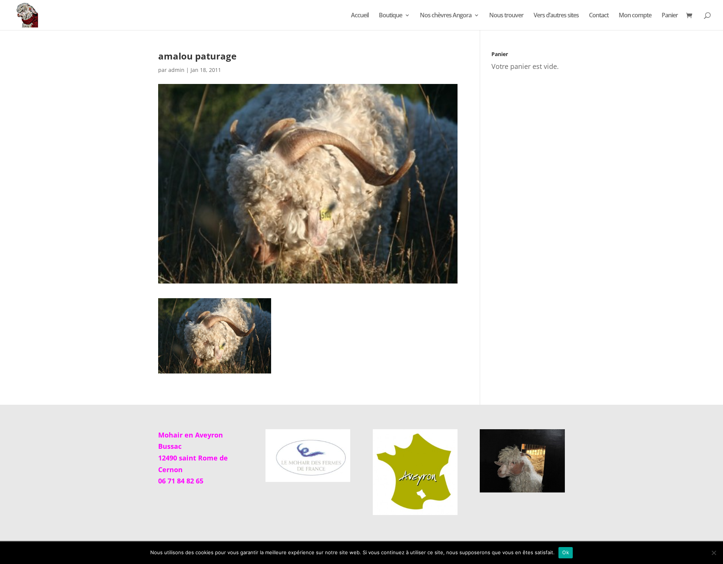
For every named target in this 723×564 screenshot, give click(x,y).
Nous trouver (506, 15)
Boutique (390, 15)
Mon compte (635, 15)
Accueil (360, 15)
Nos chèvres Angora (445, 15)
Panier (670, 15)
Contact (599, 15)
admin (176, 69)
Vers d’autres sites (556, 15)
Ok (565, 552)
